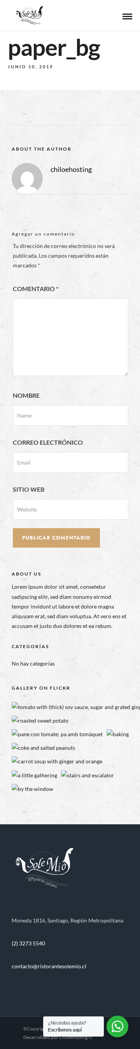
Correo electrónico (48, 442)
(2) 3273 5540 (28, 943)
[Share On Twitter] (31, 1033)
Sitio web (28, 489)
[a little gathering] (34, 775)
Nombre (26, 395)
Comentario (35, 288)
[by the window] (32, 788)
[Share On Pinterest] (42, 1033)
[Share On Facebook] (20, 1033)
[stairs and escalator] (87, 775)
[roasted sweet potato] (40, 720)
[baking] (118, 734)
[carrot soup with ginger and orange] (57, 761)
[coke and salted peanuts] (43, 747)
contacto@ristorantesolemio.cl (49, 966)
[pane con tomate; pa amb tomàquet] (57, 734)
